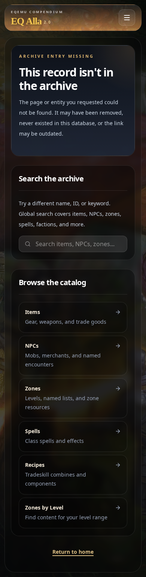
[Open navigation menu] (127, 17)
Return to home (73, 551)
